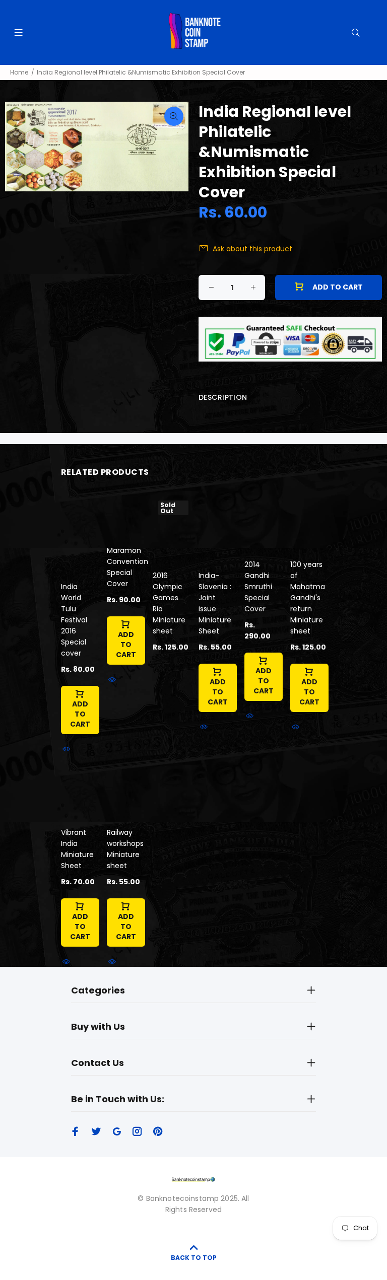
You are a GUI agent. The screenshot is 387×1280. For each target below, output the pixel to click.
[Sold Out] (170, 528)
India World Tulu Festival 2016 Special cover (74, 620)
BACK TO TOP (194, 1257)
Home (19, 72)
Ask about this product (252, 249)
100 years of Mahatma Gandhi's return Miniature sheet (307, 597)
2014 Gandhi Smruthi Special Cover (258, 586)
